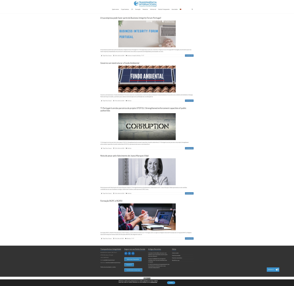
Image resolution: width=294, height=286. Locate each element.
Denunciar (145, 9)
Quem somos (115, 9)
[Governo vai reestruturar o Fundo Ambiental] (147, 66)
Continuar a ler (189, 55)
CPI (132, 9)
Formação (137, 9)
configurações (153, 282)
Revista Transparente (164, 9)
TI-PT (142, 55)
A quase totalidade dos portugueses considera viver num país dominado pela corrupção (157, 260)
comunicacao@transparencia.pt (112, 262)
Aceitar (171, 282)
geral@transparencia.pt (109, 260)
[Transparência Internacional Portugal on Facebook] (125, 253)
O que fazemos (125, 9)
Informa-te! (153, 9)
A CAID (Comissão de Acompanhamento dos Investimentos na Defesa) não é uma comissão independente (159, 266)
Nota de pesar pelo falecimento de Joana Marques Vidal (124, 155)
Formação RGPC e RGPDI (111, 201)
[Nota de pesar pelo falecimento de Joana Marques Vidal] (147, 159)
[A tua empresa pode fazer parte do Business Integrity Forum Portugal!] (147, 21)
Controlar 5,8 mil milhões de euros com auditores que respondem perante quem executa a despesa (157, 254)
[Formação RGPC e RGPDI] (147, 204)
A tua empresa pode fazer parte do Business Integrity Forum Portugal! (130, 18)
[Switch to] (180, 10)
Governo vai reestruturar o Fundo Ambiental (119, 63)
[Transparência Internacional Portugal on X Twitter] (129, 253)
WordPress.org (175, 260)
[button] (277, 269)
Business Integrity (131, 55)
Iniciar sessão (175, 253)
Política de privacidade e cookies (108, 267)
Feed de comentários (177, 258)
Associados (175, 9)
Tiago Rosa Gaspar (107, 55)
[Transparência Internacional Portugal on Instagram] (133, 253)
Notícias (139, 55)
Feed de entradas (176, 255)
